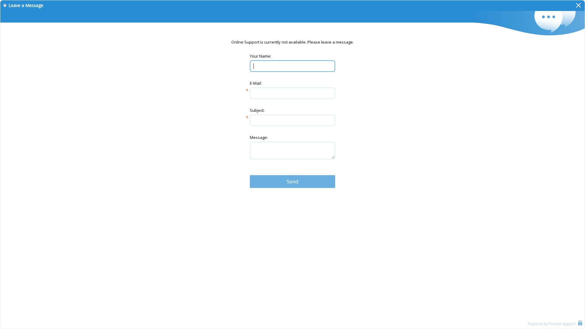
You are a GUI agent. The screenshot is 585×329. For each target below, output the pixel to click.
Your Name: (260, 56)
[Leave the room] (578, 5)
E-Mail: (256, 83)
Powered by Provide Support (552, 323)
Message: (259, 137)
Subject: (257, 110)
